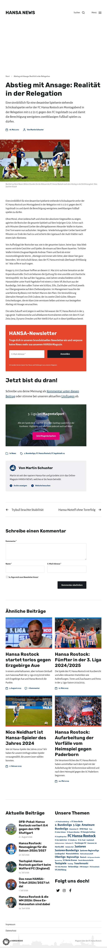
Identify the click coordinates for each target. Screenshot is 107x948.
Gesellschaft (90, 840)
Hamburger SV (80, 843)
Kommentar (11, 541)
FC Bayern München (73, 832)
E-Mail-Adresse (54, 564)
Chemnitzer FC (73, 829)
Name (9, 564)
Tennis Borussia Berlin (85, 860)
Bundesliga (61, 828)
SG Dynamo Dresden (93, 857)
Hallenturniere (59, 843)
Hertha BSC (59, 847)
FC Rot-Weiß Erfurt (61, 840)
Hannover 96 (92, 843)
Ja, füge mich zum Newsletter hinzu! (23, 577)
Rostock (83, 857)
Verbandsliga (73, 867)
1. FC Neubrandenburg (62, 821)
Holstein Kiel (69, 847)
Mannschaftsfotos (72, 854)
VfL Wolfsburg (60, 870)
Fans (90, 829)
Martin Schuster (37, 130)
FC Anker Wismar (60, 832)
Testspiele (60, 863)
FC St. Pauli (81, 840)
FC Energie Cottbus (88, 832)
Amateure (88, 825)
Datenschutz (11, 931)
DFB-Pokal (84, 829)
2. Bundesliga (29, 453)
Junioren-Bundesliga (67, 850)
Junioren (80, 846)
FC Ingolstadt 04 (58, 453)
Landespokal (60, 854)
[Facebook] (70, 890)
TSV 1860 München (61, 867)
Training (70, 863)
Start (8, 76)
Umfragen (68, 396)
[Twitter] (58, 890)
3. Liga (77, 824)
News (13, 453)
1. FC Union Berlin (76, 822)
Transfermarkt (81, 863)
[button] (79, 12)
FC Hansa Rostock (43, 453)
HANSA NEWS (20, 12)
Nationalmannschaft (86, 854)
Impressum (10, 924)
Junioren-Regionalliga (89, 850)
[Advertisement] (53, 51)
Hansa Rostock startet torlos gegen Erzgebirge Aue (28, 660)
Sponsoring (58, 860)
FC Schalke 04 (72, 840)
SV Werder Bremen (70, 860)
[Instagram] (64, 890)
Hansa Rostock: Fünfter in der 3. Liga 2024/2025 (78, 660)
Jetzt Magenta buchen (46, 436)
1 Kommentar (34, 688)
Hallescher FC (69, 843)
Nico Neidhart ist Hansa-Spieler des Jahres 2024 (26, 737)
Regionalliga (73, 857)
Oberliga (60, 856)
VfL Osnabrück (94, 867)
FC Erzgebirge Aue (60, 836)
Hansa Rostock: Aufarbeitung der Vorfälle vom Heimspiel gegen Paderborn (74, 743)
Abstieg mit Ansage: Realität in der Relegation (32, 76)
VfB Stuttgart (84, 867)
